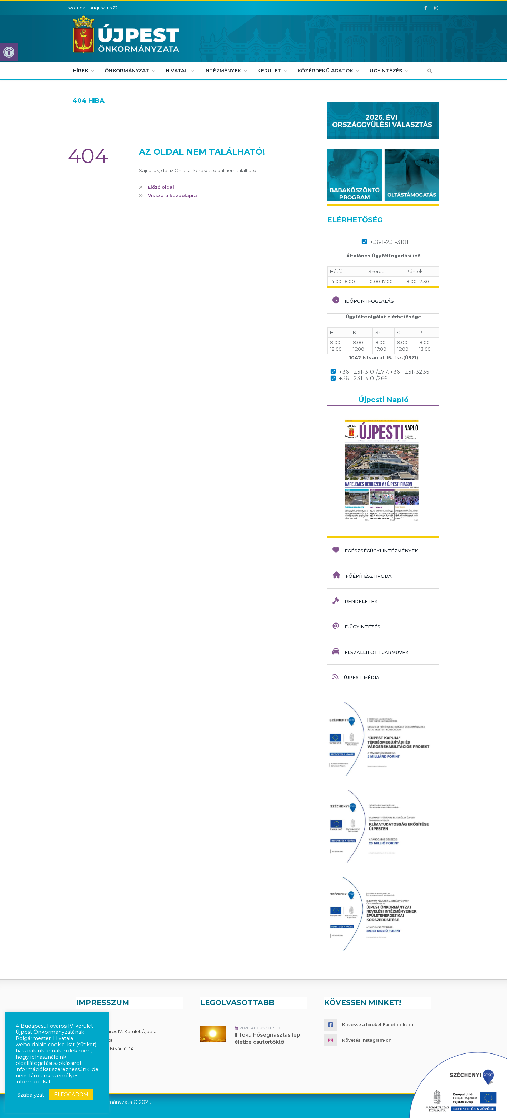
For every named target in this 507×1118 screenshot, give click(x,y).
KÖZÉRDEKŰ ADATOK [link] (325, 71)
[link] (9, 52)
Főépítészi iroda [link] (369, 576)
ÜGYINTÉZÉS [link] (386, 71)
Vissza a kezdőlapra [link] (172, 195)
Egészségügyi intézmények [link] (381, 550)
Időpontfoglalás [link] (369, 301)
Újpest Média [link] (361, 677)
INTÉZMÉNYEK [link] (222, 71)
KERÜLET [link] (269, 71)
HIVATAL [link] (177, 71)
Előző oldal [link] (161, 187)
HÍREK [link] (80, 71)
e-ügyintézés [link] (362, 626)
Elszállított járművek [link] (377, 652)
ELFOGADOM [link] (71, 1094)
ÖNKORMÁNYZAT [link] (127, 71)
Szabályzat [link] (30, 1095)
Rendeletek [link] (361, 601)
